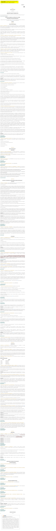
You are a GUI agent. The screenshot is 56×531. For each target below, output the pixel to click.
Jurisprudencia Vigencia (3, 136)
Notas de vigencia (2, 135)
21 (9, 423)
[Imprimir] (24, 7)
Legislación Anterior (2, 157)
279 (9, 49)
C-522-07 (16, 486)
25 (13, 78)
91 (3, 392)
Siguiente (13, 8)
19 (15, 239)
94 (17, 280)
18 (3, 265)
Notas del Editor (2, 72)
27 (13, 332)
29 (12, 399)
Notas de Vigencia (2, 81)
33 (8, 368)
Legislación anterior (2, 445)
